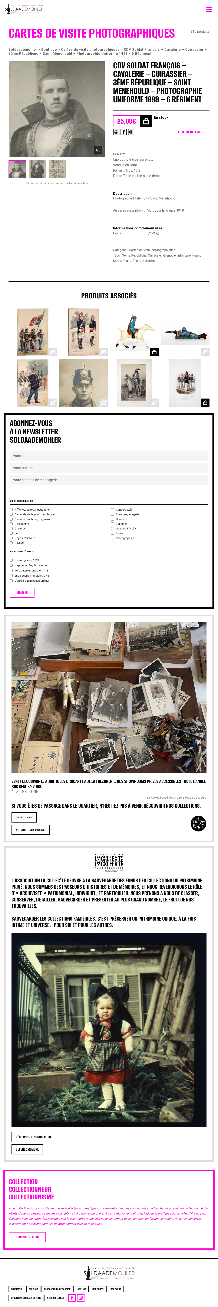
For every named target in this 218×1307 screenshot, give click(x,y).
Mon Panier (115, 1289)
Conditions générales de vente (26, 1298)
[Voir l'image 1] (17, 169)
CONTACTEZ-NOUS (24, 817)
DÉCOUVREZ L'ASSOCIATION (33, 1137)
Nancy (196, 255)
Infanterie (184, 255)
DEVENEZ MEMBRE (27, 1149)
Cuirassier (155, 255)
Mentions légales (55, 1298)
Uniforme (148, 261)
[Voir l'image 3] (57, 169)
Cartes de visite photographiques (90, 50)
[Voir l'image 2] (37, 169)
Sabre (117, 261)
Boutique (49, 50)
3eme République (134, 255)
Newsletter (17, 1289)
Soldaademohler (23, 50)
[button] (57, 109)
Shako (127, 261)
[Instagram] (131, 132)
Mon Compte (98, 1289)
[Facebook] (123, 132)
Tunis (136, 261)
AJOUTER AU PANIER (190, 131)
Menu (209, 8)
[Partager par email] (116, 132)
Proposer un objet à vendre (57, 1289)
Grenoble (169, 255)
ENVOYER (22, 592)
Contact (81, 1289)
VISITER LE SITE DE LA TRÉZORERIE (30, 829)
